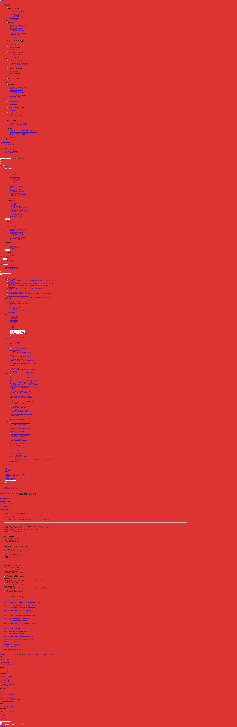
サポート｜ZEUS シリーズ (8, 695)
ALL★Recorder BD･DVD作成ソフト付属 (19, 63)
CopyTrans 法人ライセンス (8, 706)
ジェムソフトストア (9, 149)
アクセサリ (7, 249)
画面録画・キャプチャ (16, 322)
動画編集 (12, 327)
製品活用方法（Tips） (49, 654)
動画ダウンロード (14, 318)
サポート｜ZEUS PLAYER (8, 694)
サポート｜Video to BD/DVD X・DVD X (11, 699)
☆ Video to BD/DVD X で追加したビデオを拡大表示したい (17, 618)
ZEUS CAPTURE (13, 19)
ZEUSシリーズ (8, 466)
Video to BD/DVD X (14, 43)
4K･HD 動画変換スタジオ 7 (16, 29)
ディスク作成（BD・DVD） (16, 316)
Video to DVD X (13, 44)
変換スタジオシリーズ (7, 712)
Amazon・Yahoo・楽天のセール (12, 487)
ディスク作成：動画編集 (5, 501)
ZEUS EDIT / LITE (14, 180)
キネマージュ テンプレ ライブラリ (17, 57)
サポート (4, 259)
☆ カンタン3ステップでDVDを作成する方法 (14, 644)
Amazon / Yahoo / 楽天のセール (11, 267)
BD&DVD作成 (5, 679)
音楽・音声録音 (13, 321)
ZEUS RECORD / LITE (15, 177)
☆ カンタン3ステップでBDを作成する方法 (13, 641)
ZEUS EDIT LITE (14, 18)
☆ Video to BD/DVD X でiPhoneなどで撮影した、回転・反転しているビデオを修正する (23, 626)
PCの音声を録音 (6, 685)
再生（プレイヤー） (14, 317)
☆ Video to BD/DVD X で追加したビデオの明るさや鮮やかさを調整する (20, 623)
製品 (4, 165)
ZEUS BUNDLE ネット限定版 (17, 11)
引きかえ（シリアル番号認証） (9, 693)
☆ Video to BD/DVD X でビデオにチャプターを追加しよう (17, 599)
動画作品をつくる (14, 329)
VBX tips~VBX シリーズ (38, 654)
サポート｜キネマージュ (7, 701)
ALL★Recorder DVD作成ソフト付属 (18, 64)
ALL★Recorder (13, 66)
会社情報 (4, 718)
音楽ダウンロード (14, 320)
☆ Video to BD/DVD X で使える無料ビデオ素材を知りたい (17, 620)
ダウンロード (5, 140)
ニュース (4, 669)
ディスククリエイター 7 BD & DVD (18, 33)
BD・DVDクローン (14, 326)
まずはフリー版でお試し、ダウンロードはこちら (21, 333)
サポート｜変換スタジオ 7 (8, 697)
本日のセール (5, 264)
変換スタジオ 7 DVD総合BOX (16, 28)
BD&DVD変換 (5, 680)
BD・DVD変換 (13, 325)
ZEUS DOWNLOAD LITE (16, 16)
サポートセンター (9, 145)
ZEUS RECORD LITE (15, 14)
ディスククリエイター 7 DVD (16, 34)
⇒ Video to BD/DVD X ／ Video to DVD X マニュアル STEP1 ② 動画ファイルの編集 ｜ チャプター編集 (26, 519)
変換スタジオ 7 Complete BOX (16, 26)
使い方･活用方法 (6, 142)
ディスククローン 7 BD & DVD (17, 35)
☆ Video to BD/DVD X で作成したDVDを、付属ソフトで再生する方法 (19, 607)
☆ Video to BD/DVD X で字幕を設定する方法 (14, 633)
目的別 (6, 314)
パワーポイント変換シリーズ (8, 711)
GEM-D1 (12, 255)
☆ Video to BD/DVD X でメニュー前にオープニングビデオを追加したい (20, 612)
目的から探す (8, 4)
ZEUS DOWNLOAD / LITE (16, 179)
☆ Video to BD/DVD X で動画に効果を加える (14, 628)
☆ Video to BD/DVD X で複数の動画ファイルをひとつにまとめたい (19, 639)
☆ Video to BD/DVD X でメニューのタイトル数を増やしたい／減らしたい (20, 605)
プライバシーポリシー (7, 719)
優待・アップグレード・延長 (11, 152)
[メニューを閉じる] (0, 163)
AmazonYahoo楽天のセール (12, 151)
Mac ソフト (7, 219)
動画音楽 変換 (13, 323)
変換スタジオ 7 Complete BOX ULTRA (18, 25)
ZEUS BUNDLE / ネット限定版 (16, 174)
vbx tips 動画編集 (28, 654)
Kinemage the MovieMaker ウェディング (18, 55)
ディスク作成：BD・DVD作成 (7, 506)
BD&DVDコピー (6, 681)
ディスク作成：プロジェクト (6, 498)
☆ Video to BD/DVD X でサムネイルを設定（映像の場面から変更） (19, 636)
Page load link (3, 726)
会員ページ (4, 154)
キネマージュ (8, 471)
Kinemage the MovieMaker (15, 54)
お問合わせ (4, 690)
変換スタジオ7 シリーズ (10, 468)
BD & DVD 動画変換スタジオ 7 (17, 30)
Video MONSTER (13, 49)
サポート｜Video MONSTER (8, 698)
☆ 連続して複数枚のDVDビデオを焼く (12, 649)
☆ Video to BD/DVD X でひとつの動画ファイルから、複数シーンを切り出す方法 (22, 602)
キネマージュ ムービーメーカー (9, 663)
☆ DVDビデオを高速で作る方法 (11, 646)
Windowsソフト (8, 168)
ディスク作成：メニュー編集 (6, 503)
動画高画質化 (5, 660)
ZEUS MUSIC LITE (14, 15)
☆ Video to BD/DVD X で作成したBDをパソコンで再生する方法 (18, 610)
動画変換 (4, 682)
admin (1, 654)
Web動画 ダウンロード (5, 509)
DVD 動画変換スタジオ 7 (15, 32)
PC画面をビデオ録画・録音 (8, 684)
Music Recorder (13, 37)
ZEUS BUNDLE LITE (14, 13)
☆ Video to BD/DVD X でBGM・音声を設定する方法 (15, 631)
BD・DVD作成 (5, 662)
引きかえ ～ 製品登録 (9, 144)
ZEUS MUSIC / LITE (14, 178)
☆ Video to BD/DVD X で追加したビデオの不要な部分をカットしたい (19, 615)
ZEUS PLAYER (13, 10)
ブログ (3, 147)
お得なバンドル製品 (17, 332)
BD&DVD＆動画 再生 (7, 676)
